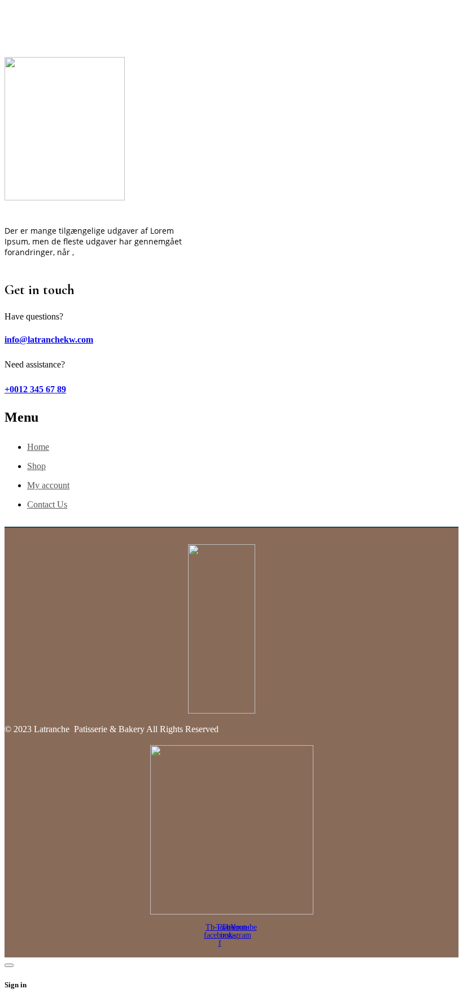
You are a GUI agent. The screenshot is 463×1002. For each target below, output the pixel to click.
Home (38, 447)
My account (48, 485)
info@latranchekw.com (49, 339)
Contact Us (47, 504)
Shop (36, 466)
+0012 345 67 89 (35, 389)
